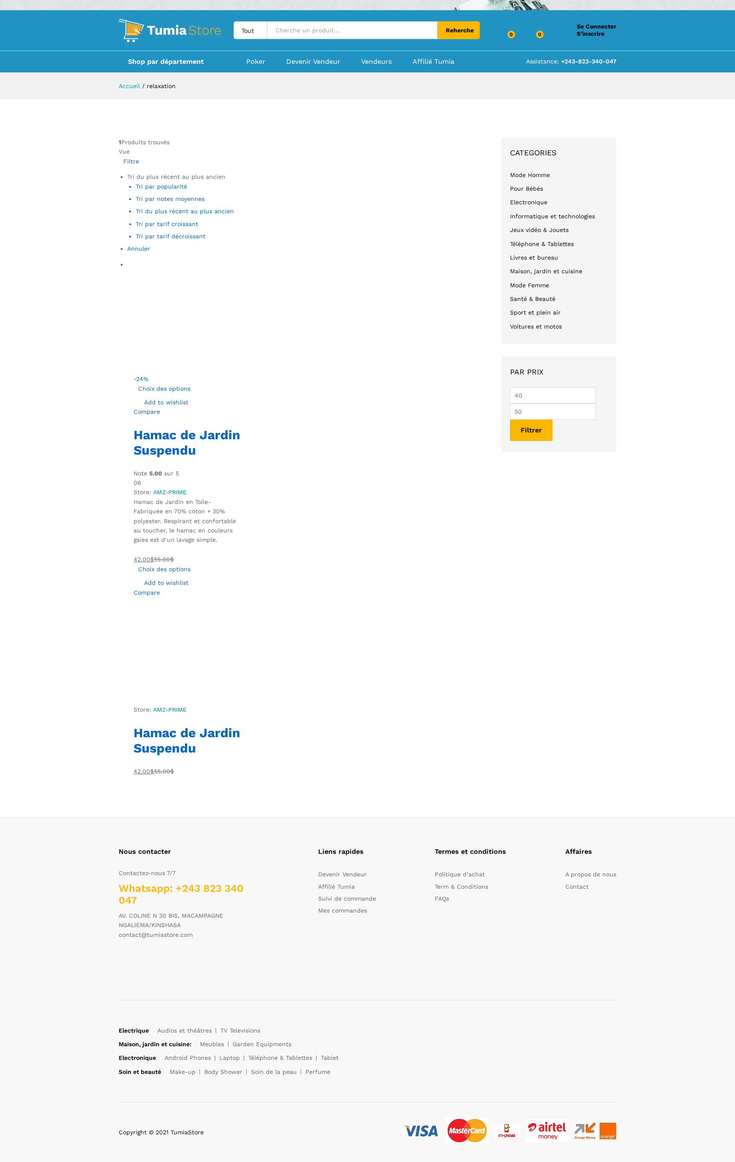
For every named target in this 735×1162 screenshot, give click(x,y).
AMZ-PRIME (170, 492)
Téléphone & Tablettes (542, 243)
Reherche (460, 30)
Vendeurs (376, 61)
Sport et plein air (535, 312)
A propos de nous (590, 874)
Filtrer (531, 430)
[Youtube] (160, 961)
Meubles (212, 1044)
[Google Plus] (147, 961)
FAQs (442, 898)
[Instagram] (173, 961)
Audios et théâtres (184, 1030)
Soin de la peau (274, 1071)
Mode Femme (529, 285)
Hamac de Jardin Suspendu (187, 442)
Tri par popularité (161, 186)
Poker (255, 61)
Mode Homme (530, 175)
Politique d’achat (460, 874)
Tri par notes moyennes (170, 198)
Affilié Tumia (433, 61)
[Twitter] (134, 961)
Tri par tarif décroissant (170, 236)
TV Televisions (240, 1030)
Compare (147, 411)
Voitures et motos (536, 326)
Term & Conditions (461, 886)
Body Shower (223, 1071)
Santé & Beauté (533, 298)
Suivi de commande (347, 898)
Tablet (330, 1057)
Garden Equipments (262, 1044)
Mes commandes (342, 910)
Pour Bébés (526, 188)
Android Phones (188, 1057)
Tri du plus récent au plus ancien (185, 211)
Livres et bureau (534, 257)
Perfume (317, 1071)
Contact (577, 886)
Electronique (528, 202)
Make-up (183, 1071)
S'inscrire (590, 33)
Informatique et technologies (552, 216)
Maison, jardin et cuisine (546, 271)
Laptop (229, 1057)
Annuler (138, 248)
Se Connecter (596, 26)
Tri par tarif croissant (167, 223)
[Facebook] (121, 961)
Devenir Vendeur (313, 61)
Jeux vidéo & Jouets (539, 229)
